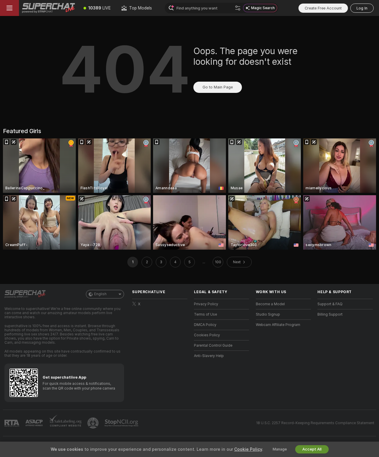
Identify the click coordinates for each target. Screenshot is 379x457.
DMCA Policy (205, 325)
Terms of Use (205, 314)
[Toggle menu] (9, 8)
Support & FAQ (330, 304)
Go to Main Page (218, 87)
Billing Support (330, 314)
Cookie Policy (248, 449)
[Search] (238, 8)
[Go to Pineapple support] (93, 423)
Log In (361, 8)
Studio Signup (268, 314)
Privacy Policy (206, 304)
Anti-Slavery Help (209, 356)
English (100, 294)
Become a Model (270, 304)
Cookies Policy (207, 335)
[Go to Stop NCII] (122, 423)
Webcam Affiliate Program (278, 325)
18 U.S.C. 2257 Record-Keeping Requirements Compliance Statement (315, 423)
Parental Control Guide (213, 345)
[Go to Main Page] (48, 8)
